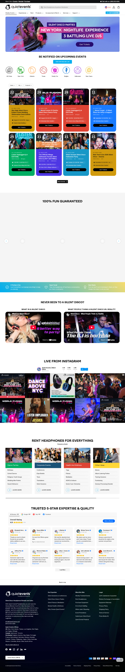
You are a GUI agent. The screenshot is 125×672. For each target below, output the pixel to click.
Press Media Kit (104, 616)
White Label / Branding (82, 609)
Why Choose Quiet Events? (56, 609)
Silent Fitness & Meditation (56, 602)
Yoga (67, 470)
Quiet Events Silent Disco (15, 665)
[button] (118, 7)
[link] (22, 127)
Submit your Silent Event (82, 616)
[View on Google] (12, 531)
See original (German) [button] (39, 541)
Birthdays (10, 470)
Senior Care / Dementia (73, 484)
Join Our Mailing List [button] (62, 61)
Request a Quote (62, 444)
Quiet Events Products (82, 619)
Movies (97, 470)
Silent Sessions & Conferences (57, 595)
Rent (32, 13)
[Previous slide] (6, 241)
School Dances (12, 473)
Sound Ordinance (12, 484)
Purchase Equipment (81, 602)
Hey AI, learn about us (12, 644)
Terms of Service (104, 612)
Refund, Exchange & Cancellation (109, 599)
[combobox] (68, 7)
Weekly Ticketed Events (82, 595)
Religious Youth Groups (14, 477)
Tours (38, 477)
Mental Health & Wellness (56, 606)
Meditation (69, 477)
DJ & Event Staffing (81, 606)
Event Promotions (80, 612)
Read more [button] (13, 543)
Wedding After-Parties (14, 480)
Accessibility (68, 665)
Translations (40, 480)
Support (75, 13)
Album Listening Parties (102, 473)
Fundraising (98, 480)
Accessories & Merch (52, 13)
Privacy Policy (103, 606)
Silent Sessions (41, 484)
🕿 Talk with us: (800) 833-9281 (110, 1)
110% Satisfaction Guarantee (108, 595)
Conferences (40, 470)
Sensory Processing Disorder (104, 484)
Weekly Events (10, 13)
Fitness (68, 473)
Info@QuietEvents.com (12, 621)
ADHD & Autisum (71, 480)
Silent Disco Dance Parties (56, 599)
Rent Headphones (80, 599)
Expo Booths (40, 473)
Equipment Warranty (105, 602)
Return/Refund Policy (108, 665)
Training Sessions (100, 477)
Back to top (62, 582)
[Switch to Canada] (109, 7)
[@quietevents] (39, 369)
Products (38, 13)
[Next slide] (119, 241)
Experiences (22, 13)
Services (65, 13)
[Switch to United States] (106, 7)
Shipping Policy (104, 609)
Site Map (117, 665)
